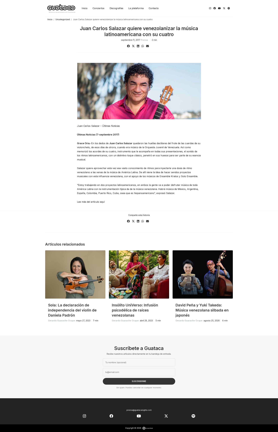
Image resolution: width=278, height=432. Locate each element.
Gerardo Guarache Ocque (61, 320)
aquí (102, 201)
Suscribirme (139, 381)
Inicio (84, 8)
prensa (144, 40)
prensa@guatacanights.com (139, 410)
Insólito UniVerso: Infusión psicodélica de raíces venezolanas (135, 310)
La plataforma (136, 8)
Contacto (154, 8)
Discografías (116, 8)
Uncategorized (62, 19)
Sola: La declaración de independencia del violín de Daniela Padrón (72, 310)
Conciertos (98, 8)
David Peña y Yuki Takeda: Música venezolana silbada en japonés (202, 310)
